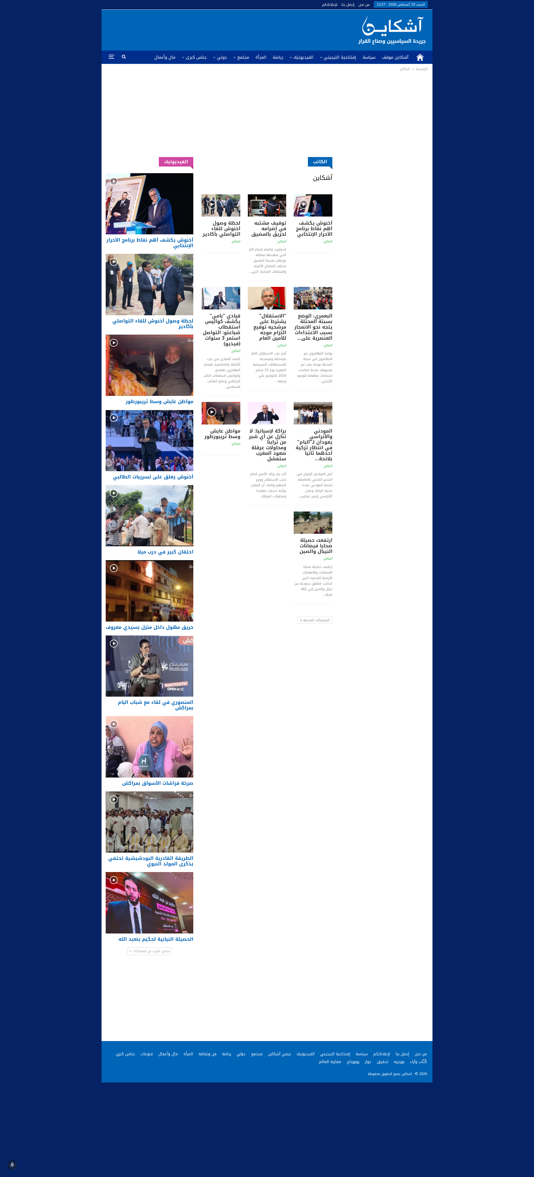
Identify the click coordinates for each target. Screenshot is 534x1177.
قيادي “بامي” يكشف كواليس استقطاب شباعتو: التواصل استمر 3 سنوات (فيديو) (221, 329)
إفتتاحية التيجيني (340, 57)
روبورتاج (353, 1062)
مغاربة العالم (330, 1062)
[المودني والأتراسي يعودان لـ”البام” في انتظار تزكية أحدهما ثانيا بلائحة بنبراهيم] (313, 413)
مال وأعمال (164, 57)
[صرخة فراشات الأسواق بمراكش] (149, 747)
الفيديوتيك (303, 57)
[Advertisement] (267, 114)
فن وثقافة (207, 1054)
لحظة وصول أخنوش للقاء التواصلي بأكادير (221, 228)
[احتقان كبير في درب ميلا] (149, 516)
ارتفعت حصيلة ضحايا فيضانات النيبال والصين (316, 546)
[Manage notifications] (12, 1164)
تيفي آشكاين (279, 1054)
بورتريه (399, 1062)
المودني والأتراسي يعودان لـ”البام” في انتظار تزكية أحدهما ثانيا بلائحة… (314, 444)
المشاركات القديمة (316, 620)
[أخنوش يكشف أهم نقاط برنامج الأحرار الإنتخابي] (313, 205)
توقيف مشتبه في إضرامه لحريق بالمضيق (268, 228)
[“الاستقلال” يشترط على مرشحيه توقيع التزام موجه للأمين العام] (267, 298)
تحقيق (382, 1062)
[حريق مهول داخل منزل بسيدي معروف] (149, 591)
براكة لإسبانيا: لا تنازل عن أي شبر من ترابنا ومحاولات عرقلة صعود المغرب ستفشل (267, 444)
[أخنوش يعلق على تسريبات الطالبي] (149, 440)
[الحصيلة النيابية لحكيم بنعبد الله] (149, 902)
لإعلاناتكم (329, 4)
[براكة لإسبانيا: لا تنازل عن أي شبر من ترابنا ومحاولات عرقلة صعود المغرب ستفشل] (267, 413)
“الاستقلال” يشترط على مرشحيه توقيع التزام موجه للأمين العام (269, 326)
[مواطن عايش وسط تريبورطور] (221, 413)
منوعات (146, 1054)
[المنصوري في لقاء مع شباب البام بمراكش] (149, 666)
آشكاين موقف (395, 57)
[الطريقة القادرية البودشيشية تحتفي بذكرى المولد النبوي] (149, 822)
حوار (368, 1062)
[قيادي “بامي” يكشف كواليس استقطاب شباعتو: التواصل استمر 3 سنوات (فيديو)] (221, 298)
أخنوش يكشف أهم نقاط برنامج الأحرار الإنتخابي (314, 228)
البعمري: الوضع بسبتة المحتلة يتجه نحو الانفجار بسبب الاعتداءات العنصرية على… (313, 326)
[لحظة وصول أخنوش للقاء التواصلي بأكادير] (221, 205)
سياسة (369, 57)
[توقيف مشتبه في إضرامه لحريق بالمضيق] (267, 205)
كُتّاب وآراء (418, 1062)
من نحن (364, 4)
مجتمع (243, 57)
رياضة (278, 57)
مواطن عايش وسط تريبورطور (222, 433)
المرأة (261, 57)
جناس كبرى (196, 57)
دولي (222, 57)
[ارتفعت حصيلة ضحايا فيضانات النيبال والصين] (313, 522)
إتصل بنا (348, 4)
